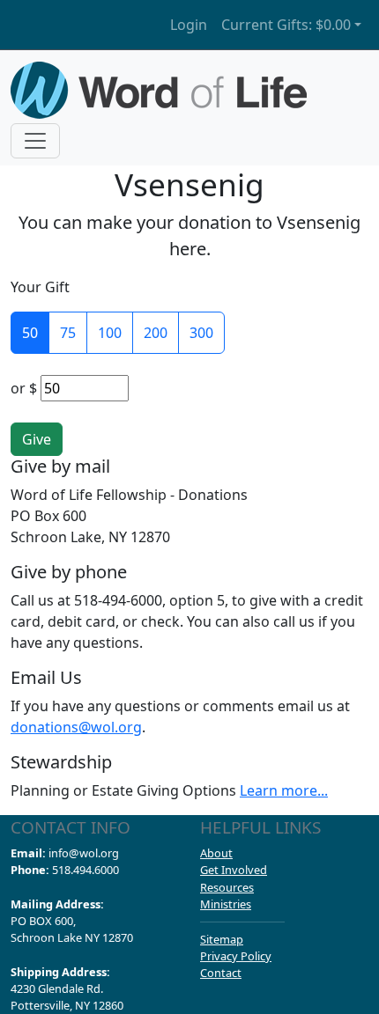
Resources (227, 887)
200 (155, 332)
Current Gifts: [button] (286, 24)
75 (68, 332)
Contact (221, 973)
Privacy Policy (235, 956)
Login (188, 24)
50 (30, 332)
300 (201, 332)
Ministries (225, 904)
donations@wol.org (76, 727)
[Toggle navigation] (35, 140)
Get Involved (233, 870)
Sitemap (221, 939)
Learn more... (284, 790)
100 (110, 332)
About (216, 853)
